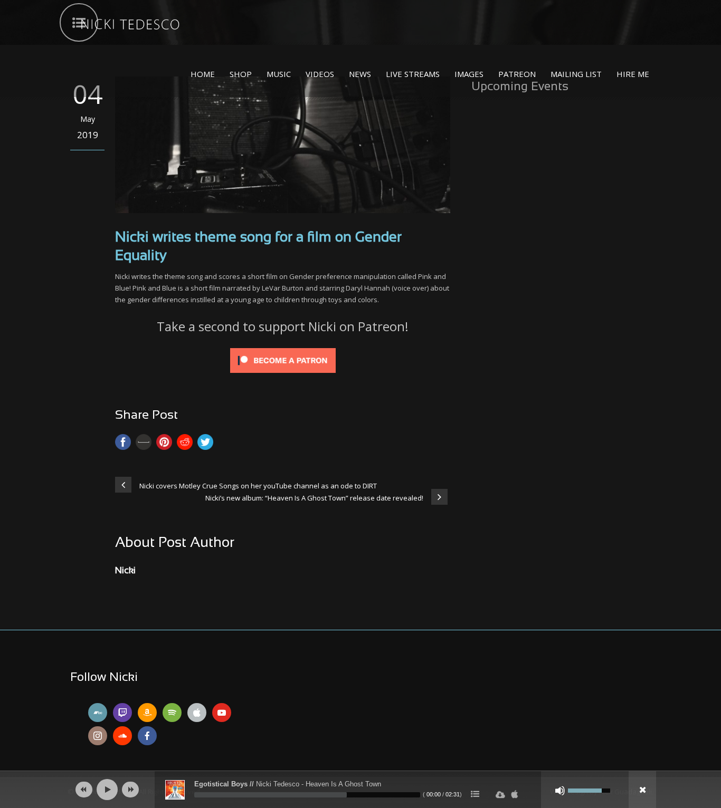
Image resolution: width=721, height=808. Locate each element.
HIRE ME (632, 74)
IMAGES (468, 74)
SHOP (241, 74)
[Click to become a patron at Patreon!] (283, 359)
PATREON (517, 74)
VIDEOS (320, 74)
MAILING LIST (576, 74)
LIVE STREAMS (413, 74)
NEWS (360, 74)
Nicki (125, 571)
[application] (360, 789)
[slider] (307, 794)
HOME (203, 74)
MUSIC (279, 74)
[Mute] (560, 790)
